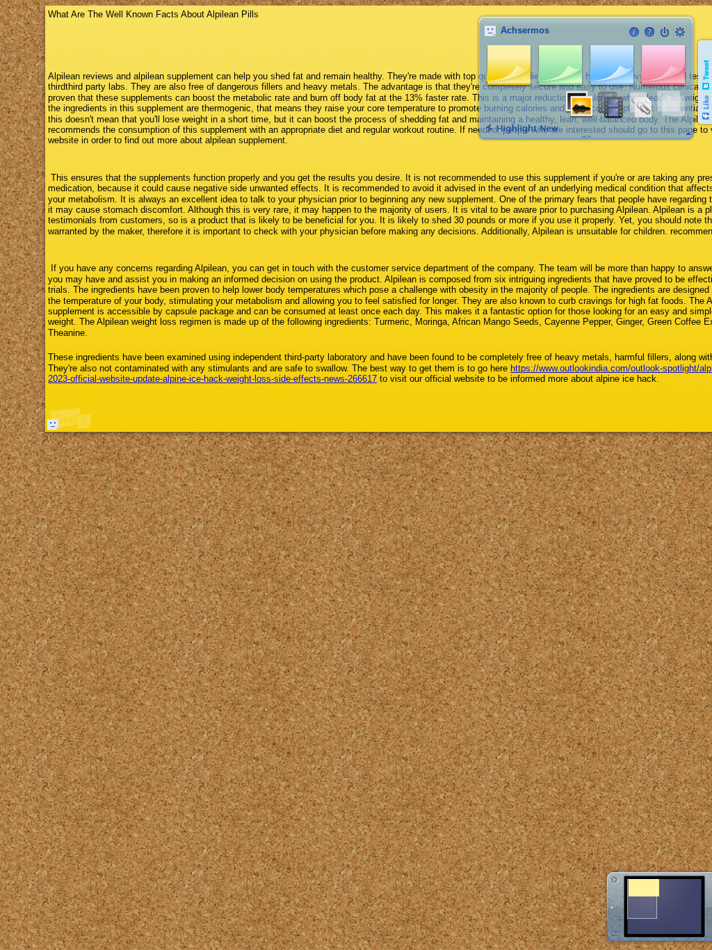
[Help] (649, 32)
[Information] (634, 32)
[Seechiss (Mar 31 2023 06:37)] (52, 424)
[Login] (664, 32)
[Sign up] (680, 32)
